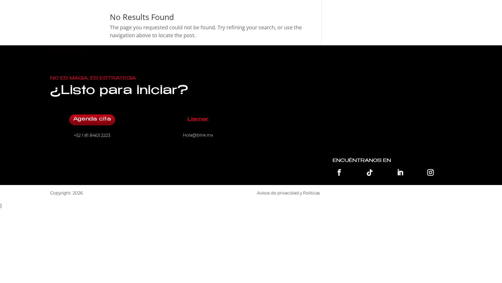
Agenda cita (92, 119)
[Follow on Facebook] (339, 172)
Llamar (198, 119)
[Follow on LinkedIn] (400, 172)
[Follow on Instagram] (430, 172)
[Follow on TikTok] (369, 172)
